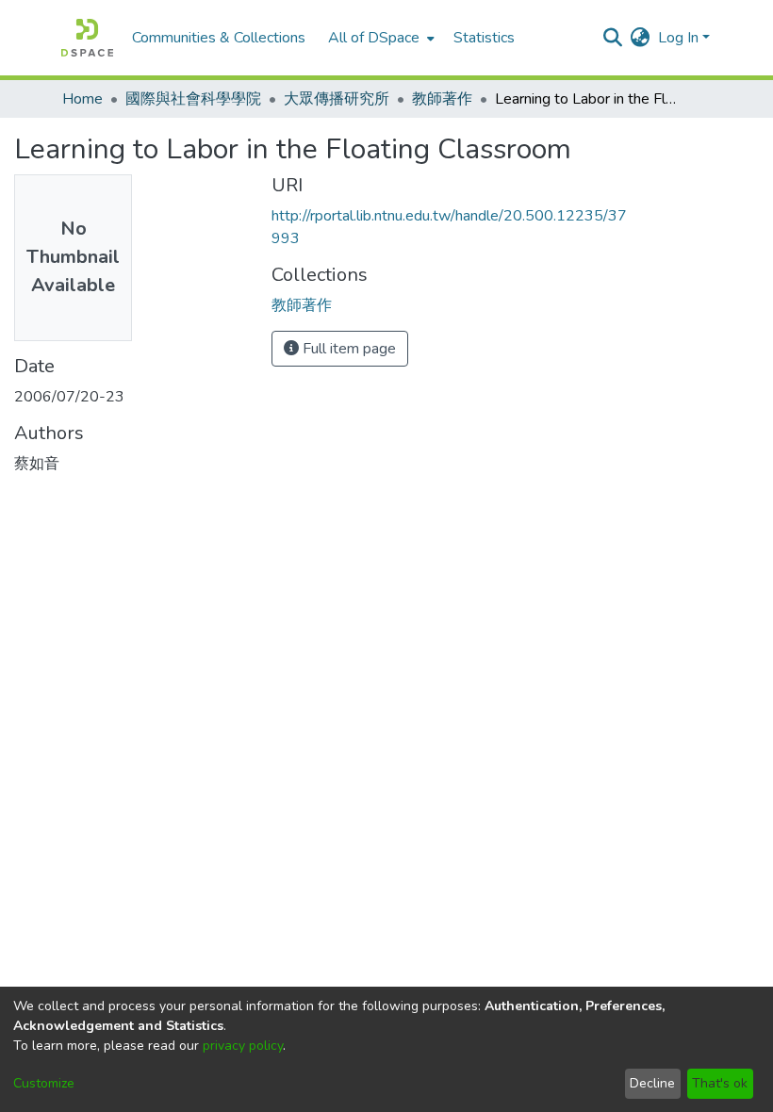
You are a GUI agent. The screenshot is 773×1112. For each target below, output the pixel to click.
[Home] (87, 38)
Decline (652, 1083)
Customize (43, 1083)
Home (82, 99)
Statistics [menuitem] (484, 37)
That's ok (720, 1083)
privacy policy (243, 1046)
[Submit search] (613, 37)
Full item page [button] (347, 348)
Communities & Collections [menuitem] (218, 37)
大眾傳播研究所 (336, 99)
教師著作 (442, 99)
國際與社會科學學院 (193, 99)
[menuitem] (379, 37)
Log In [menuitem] (678, 37)
